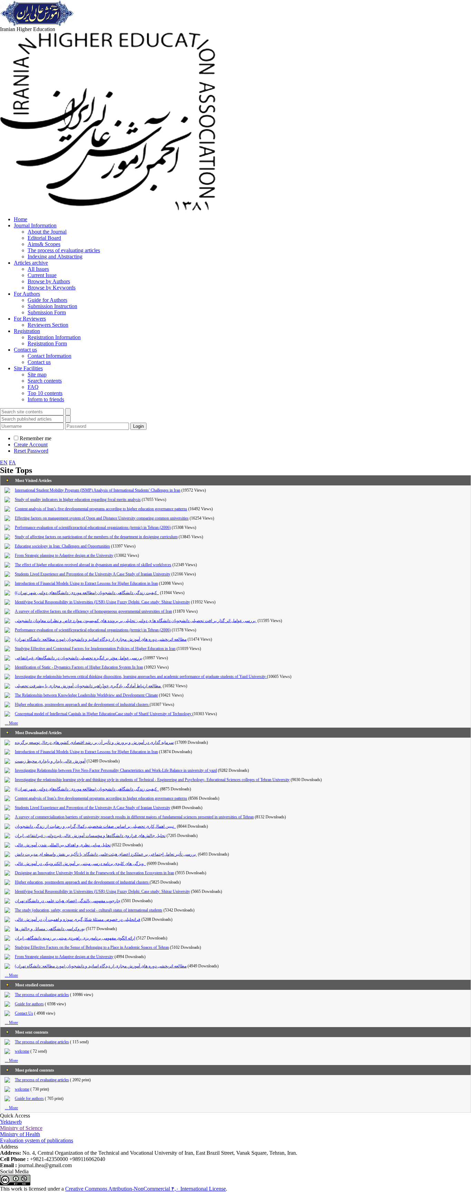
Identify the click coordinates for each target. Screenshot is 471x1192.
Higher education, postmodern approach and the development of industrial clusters (82, 704)
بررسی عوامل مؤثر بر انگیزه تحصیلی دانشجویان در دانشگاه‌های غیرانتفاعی (78, 658)
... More (11, 723)
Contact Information (49, 356)
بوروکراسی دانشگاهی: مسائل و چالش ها (50, 928)
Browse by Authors (49, 281)
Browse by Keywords (52, 287)
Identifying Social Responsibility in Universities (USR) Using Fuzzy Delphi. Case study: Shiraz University (102, 602)
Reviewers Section (48, 325)
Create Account (31, 444)
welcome (22, 1051)
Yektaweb (11, 1122)
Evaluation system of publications (36, 1140)
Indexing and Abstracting (55, 256)
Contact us (25, 350)
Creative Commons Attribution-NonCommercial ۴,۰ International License (145, 1189)
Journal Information (35, 225)
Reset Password (31, 451)
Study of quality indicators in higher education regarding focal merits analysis (78, 499)
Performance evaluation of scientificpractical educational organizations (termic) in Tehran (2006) (93, 527)
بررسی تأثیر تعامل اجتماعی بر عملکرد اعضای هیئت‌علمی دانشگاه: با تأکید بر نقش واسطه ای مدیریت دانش (106, 854)
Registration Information (54, 337)
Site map (37, 374)
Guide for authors (29, 1004)
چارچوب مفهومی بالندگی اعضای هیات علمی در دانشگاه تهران (67, 900)
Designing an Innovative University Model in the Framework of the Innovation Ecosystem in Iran (94, 872)
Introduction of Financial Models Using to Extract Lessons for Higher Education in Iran (86, 583)
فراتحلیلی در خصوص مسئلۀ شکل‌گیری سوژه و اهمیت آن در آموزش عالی (77, 919)
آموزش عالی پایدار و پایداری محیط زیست (50, 761)
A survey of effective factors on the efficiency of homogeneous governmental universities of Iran (93, 611)
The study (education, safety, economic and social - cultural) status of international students (88, 910)
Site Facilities (28, 368)
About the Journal (47, 232)
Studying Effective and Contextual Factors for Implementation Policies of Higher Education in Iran (95, 648)
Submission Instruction (52, 306)
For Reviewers (30, 319)
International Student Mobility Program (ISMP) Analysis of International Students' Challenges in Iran (97, 490)
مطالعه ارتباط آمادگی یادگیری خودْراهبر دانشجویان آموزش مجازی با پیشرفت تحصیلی (88, 685)
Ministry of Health (20, 1134)
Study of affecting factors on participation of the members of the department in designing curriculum (96, 536)
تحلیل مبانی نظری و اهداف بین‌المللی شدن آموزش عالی (63, 845)
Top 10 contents (45, 393)
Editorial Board (44, 238)
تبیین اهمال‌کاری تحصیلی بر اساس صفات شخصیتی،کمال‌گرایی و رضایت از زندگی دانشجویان (95, 826)
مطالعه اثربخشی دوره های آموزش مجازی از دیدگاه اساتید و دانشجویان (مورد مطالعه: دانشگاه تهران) (101, 639)
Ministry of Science (21, 1128)
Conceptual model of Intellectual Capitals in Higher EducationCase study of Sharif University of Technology (103, 713)
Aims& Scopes (44, 244)
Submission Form (47, 312)
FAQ (33, 387)
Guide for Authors (47, 300)
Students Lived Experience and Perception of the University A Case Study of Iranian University (92, 574)
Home (20, 219)
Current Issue (42, 275)
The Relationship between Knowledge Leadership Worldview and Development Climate (86, 695)
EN (4, 462)
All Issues (38, 269)
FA (12, 462)
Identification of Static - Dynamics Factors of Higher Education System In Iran (79, 667)
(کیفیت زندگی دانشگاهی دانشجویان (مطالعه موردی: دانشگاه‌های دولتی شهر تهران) (87, 592)
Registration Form (47, 343)
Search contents (45, 381)
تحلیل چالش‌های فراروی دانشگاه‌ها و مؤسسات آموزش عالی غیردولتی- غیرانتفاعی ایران (90, 835)
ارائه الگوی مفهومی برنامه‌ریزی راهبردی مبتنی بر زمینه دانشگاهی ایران (75, 938)
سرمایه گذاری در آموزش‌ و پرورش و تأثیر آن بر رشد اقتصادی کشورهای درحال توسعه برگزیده (94, 742)
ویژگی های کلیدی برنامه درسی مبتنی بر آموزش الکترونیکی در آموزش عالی (80, 863)
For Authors (27, 294)
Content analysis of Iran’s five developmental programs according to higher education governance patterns (101, 508)
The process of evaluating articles (64, 250)
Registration (27, 331)
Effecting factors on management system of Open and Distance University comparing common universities (102, 518)
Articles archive (31, 263)
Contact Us (24, 1013)
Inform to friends (46, 399)
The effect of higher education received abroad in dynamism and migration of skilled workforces (93, 564)
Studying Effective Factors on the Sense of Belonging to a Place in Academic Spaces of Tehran (92, 947)
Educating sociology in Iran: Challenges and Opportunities (62, 546)
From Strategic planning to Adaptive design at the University (64, 555)
